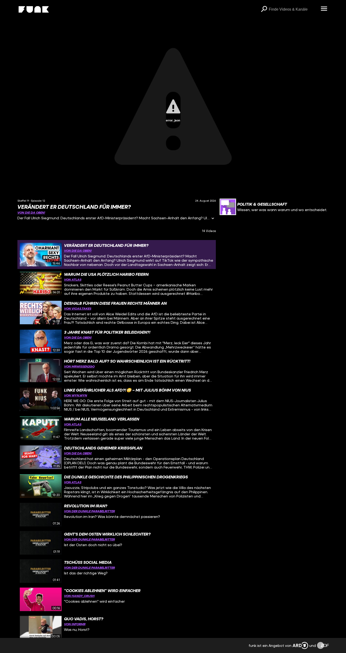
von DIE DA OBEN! (31, 212)
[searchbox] (293, 9)
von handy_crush (79, 596)
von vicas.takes (77, 308)
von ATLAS (72, 279)
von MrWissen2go (79, 366)
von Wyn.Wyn (75, 395)
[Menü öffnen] (324, 8)
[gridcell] (117, 254)
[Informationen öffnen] (213, 219)
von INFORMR (74, 624)
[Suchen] (264, 9)
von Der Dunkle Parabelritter (89, 511)
